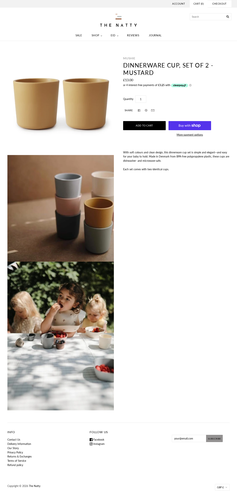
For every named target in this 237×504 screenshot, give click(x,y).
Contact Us (13, 439)
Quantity (128, 99)
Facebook (98, 439)
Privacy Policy (15, 452)
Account (178, 3)
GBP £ (220, 487)
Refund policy (15, 465)
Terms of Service (16, 460)
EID (113, 35)
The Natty (34, 485)
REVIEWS (133, 35)
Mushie (129, 58)
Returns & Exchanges (19, 456)
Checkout (219, 3)
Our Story (13, 448)
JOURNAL (155, 35)
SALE (79, 35)
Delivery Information (19, 443)
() (198, 3)
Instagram (99, 443)
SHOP (95, 35)
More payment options (190, 134)
